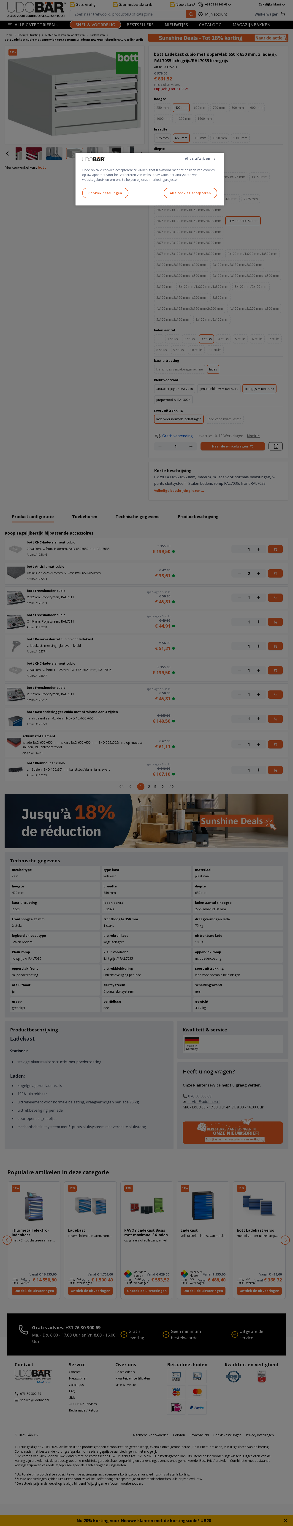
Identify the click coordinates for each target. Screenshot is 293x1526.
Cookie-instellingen (105, 193)
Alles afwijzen (197, 158)
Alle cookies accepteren (190, 193)
